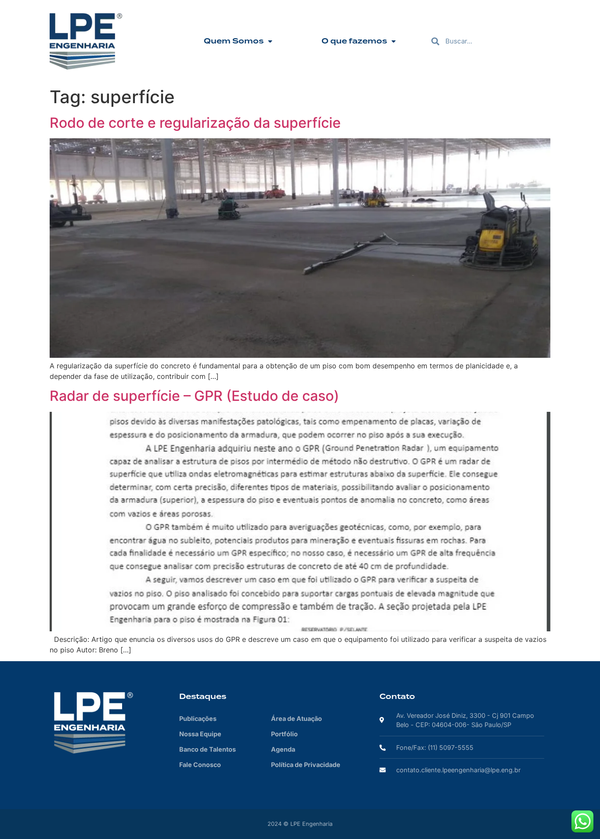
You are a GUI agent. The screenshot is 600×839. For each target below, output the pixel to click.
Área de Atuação (296, 718)
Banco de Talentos (207, 749)
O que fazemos (354, 41)
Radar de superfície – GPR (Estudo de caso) (194, 395)
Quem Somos (234, 41)
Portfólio (284, 734)
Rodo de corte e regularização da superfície (195, 122)
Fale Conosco (200, 764)
